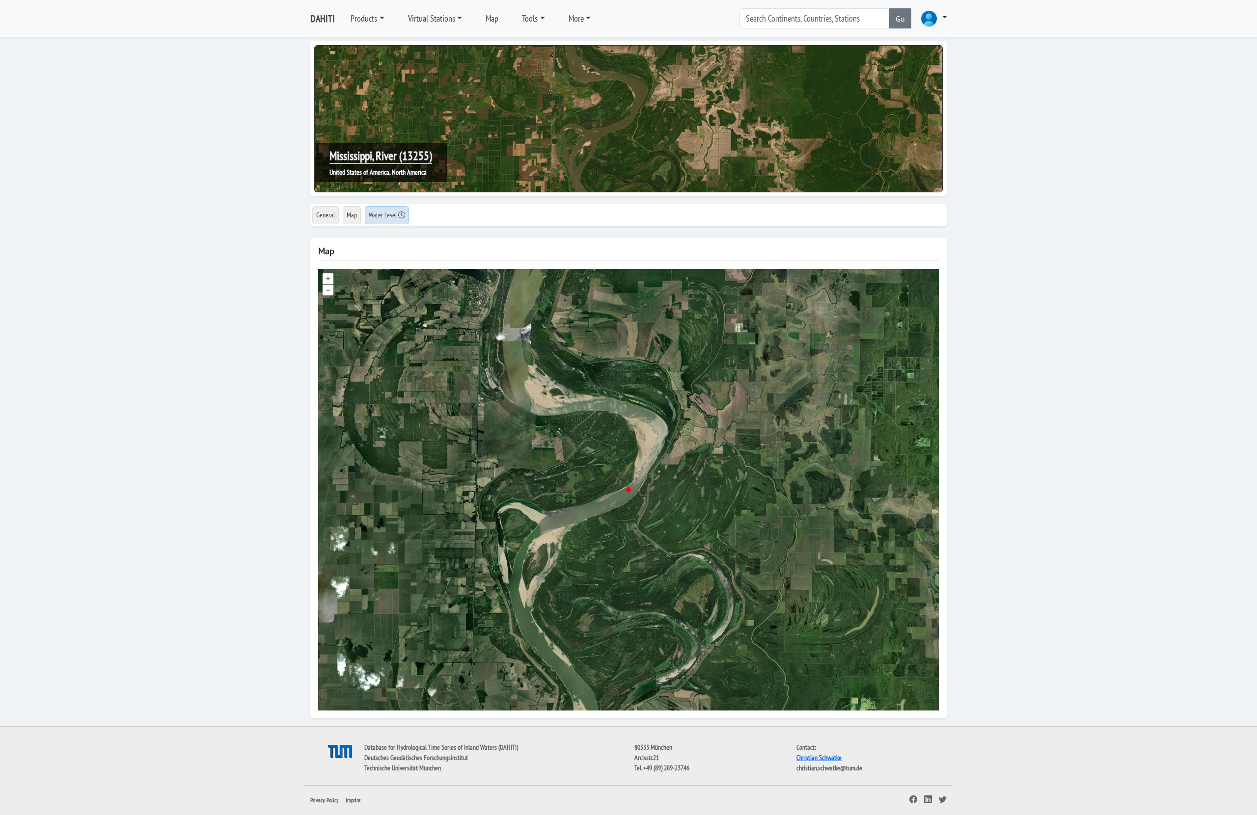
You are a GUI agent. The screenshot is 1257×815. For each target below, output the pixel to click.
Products (364, 18)
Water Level (383, 214)
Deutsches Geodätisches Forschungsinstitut (416, 757)
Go (900, 19)
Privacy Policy (324, 800)
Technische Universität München (402, 767)
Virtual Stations (431, 18)
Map (492, 18)
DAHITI (322, 18)
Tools (530, 18)
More (576, 18)
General (325, 214)
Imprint (353, 800)
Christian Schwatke (819, 757)
